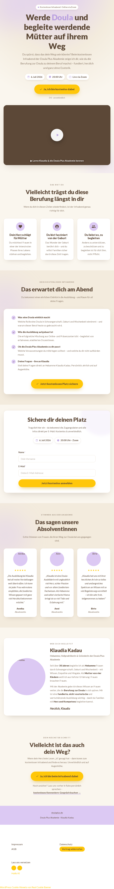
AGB (13, 849)
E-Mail (22, 466)
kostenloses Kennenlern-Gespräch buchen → (57, 792)
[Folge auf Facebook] (13, 868)
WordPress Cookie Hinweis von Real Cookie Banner (25, 887)
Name (21, 452)
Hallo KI (15, 873)
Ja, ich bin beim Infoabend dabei (59, 776)
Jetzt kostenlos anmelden (57, 483)
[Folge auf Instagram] (19, 868)
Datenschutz (66, 844)
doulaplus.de (57, 813)
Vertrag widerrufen (72, 849)
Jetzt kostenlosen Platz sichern (59, 383)
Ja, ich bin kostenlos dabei (59, 89)
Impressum (17, 844)
